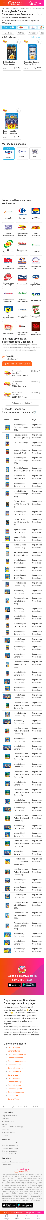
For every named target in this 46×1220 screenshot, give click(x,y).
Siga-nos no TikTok (9, 1154)
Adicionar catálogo (8, 1132)
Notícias (5, 1135)
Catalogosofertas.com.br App (12, 1127)
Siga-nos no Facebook (10, 1145)
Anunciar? (5, 1118)
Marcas (4, 1124)
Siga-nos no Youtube (9, 1151)
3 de (9, 37)
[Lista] (35, 3)
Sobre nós (5, 1130)
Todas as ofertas (12, 8)
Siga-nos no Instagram (10, 1148)
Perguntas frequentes (9, 1116)
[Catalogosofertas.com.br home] (15, 3)
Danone (22, 8)
